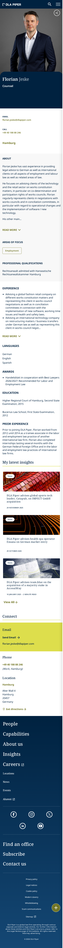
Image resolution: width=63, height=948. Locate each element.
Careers (11, 764)
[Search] (49, 4)
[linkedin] (23, 826)
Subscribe (14, 854)
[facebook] (14, 814)
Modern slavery (31, 897)
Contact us (14, 864)
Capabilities (16, 734)
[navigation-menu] (58, 4)
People (10, 724)
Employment (12, 250)
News (6, 782)
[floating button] (56, 907)
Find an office (18, 844)
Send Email (9, 637)
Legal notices (31, 885)
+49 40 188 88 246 (11, 132)
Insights (11, 754)
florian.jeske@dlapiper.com (16, 119)
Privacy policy (31, 879)
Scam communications (31, 909)
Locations (8, 773)
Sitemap (29, 916)
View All (9, 602)
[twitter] (49, 814)
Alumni (7, 799)
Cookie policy (31, 891)
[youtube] (40, 826)
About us (13, 744)
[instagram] (31, 814)
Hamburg (8, 143)
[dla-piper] (11, 4)
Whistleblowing (31, 903)
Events (7, 790)
